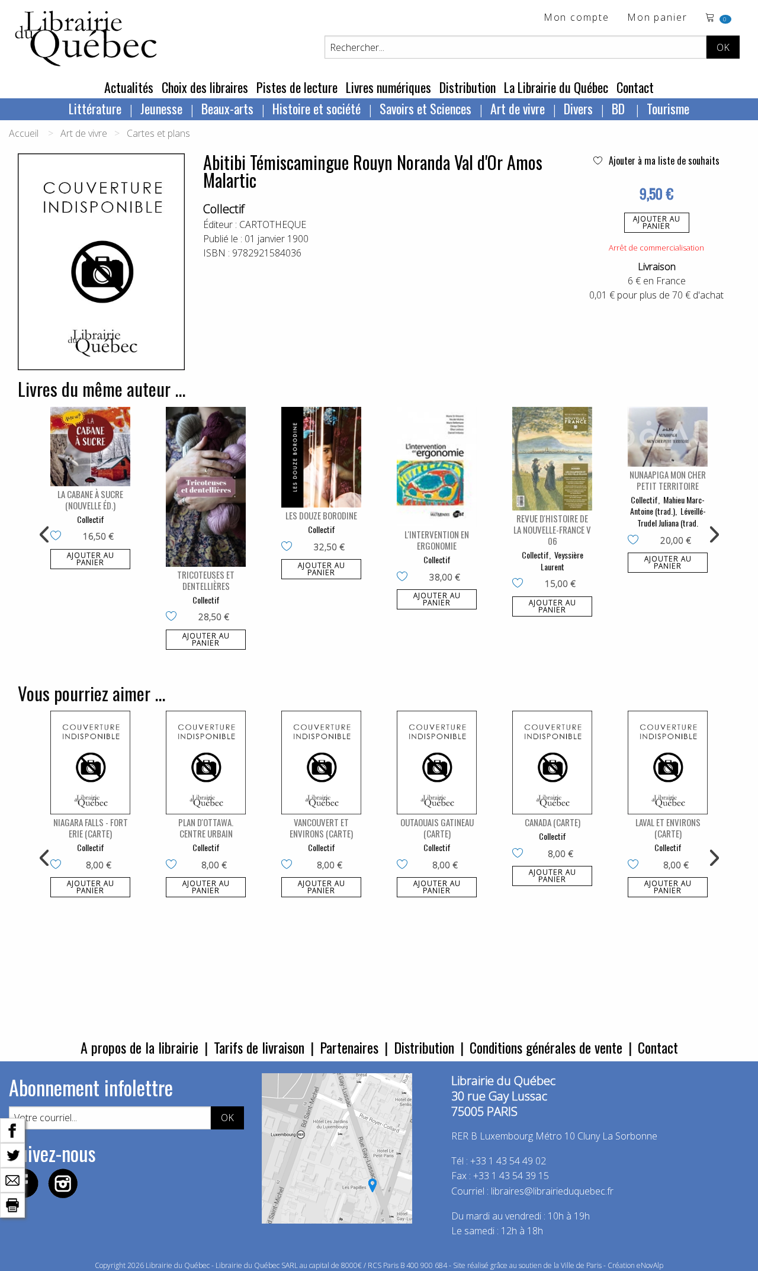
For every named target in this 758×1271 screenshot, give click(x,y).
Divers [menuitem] (578, 108)
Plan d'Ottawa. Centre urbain (205, 828)
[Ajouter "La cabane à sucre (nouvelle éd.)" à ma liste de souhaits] (58, 536)
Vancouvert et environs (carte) (321, 828)
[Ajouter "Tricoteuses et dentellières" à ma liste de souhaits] (174, 617)
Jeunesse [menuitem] (161, 108)
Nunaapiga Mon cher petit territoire (667, 480)
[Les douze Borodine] (321, 457)
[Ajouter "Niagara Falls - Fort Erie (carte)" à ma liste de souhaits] (58, 865)
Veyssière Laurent (562, 560)
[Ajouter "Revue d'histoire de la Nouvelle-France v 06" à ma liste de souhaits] (520, 583)
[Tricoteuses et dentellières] (206, 487)
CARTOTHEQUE (272, 224)
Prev (45, 534)
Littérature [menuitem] (95, 108)
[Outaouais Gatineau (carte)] (437, 762)
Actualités (128, 87)
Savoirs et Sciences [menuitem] (425, 108)
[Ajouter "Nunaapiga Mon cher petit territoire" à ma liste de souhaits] (636, 540)
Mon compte (576, 18)
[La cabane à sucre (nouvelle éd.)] (90, 446)
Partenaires (349, 1047)
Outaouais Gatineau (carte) (437, 828)
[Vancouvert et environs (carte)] (321, 762)
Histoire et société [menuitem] (316, 108)
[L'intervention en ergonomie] (437, 467)
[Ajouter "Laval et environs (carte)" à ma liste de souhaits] (636, 865)
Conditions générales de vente (546, 1047)
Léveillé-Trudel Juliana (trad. (671, 517)
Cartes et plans (158, 133)
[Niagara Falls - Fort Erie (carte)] (90, 762)
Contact (635, 87)
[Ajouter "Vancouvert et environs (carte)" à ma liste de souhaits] (289, 865)
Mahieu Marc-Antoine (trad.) (667, 505)
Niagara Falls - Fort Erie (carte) (90, 828)
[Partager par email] (12, 1179)
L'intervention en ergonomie (436, 540)
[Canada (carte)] (552, 762)
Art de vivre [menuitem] (517, 108)
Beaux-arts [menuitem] (227, 108)
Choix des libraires (205, 87)
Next (713, 534)
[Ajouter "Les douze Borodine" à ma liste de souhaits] (289, 547)
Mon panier (657, 18)
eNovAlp (650, 1265)
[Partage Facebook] (12, 1129)
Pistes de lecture (297, 87)
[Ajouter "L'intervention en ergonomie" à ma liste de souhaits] (405, 577)
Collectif (224, 209)
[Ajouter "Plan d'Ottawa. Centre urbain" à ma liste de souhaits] (174, 865)
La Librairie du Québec (556, 87)
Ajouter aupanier (656, 222)
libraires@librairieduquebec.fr (552, 1191)
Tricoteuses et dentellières (206, 580)
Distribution (467, 87)
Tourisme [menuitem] (668, 108)
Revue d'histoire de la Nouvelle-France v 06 (552, 529)
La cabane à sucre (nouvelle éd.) (90, 499)
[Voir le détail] (90, 446)
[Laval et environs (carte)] (668, 762)
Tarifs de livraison (259, 1047)
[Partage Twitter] (12, 1154)
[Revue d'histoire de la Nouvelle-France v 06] (552, 459)
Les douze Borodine (321, 515)
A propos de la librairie (139, 1047)
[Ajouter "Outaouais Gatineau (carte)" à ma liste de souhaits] (405, 865)
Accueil (23, 133)
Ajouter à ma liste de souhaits (663, 160)
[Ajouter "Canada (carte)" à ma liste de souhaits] (520, 854)
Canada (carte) (552, 822)
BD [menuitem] (620, 108)
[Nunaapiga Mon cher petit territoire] (668, 437)
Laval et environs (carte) (668, 828)
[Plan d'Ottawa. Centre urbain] (206, 762)
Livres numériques (388, 87)
